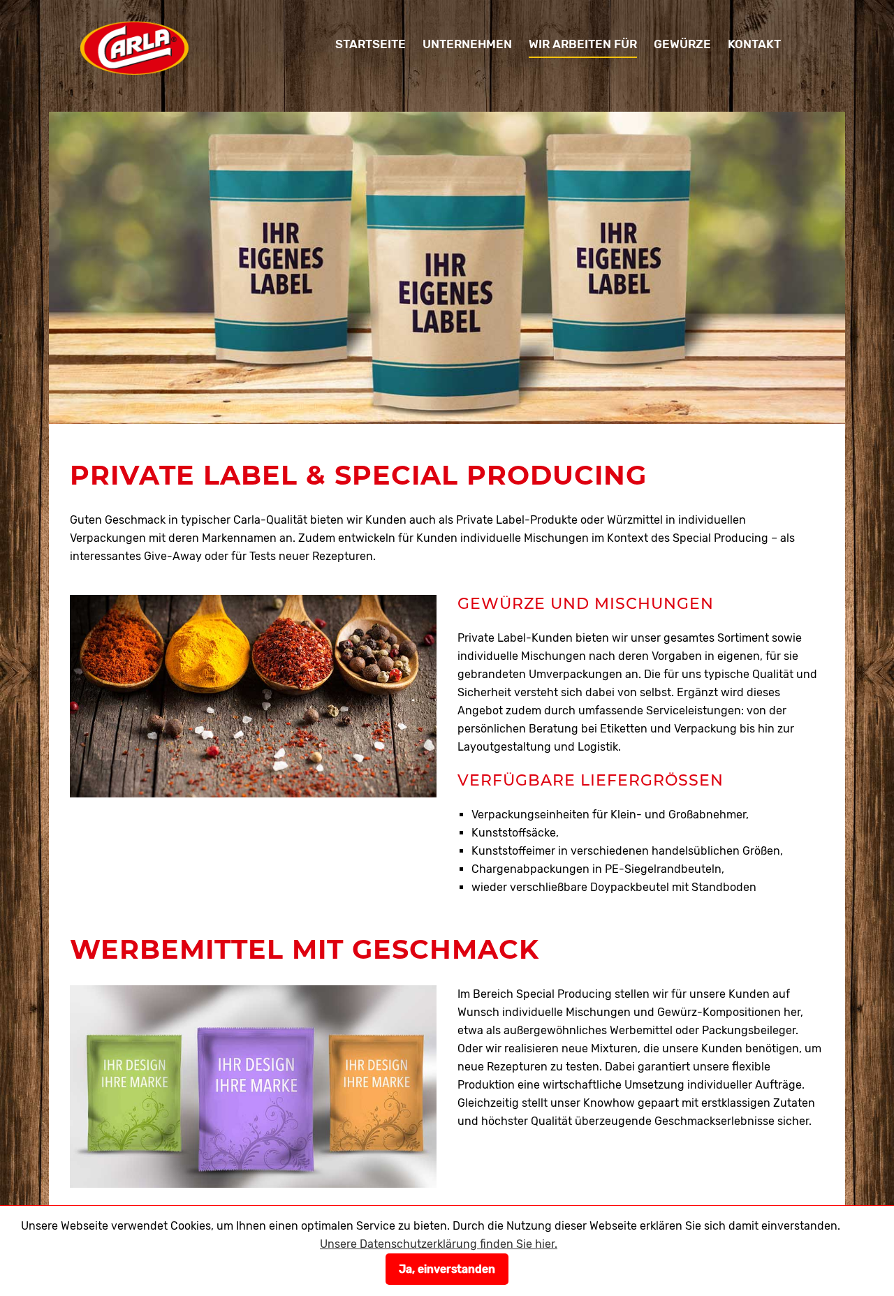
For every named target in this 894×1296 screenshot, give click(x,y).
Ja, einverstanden (447, 1269)
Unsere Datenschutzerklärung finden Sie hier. (438, 1244)
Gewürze (682, 44)
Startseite (370, 44)
